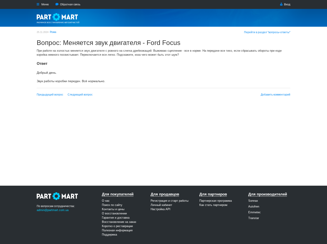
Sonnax (253, 200)
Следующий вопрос (80, 94)
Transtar (253, 218)
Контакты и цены (113, 209)
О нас (106, 200)
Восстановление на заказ (119, 222)
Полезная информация (117, 230)
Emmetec (254, 212)
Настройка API (160, 209)
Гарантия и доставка (115, 217)
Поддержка (109, 234)
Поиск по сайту (112, 205)
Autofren (253, 206)
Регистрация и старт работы (169, 200)
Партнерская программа (215, 200)
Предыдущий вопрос (50, 94)
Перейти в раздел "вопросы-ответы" (267, 32)
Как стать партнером (213, 205)
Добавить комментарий (275, 94)
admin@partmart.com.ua (53, 210)
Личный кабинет (161, 205)
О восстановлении (114, 213)
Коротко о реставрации (117, 226)
